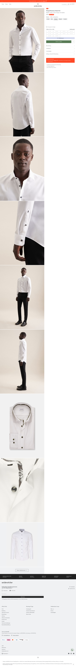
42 (56, 33)
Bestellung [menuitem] (3, 610)
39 (63, 31)
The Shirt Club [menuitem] (4, 619)
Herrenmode (13, 590)
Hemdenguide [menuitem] (28, 608)
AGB (2, 645)
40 (70, 31)
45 (48, 35)
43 (63, 33)
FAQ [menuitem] (2, 608)
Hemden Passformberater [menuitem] (30, 610)
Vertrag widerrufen (16, 635)
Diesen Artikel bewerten (21, 570)
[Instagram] (71, 653)
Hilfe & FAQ (4, 606)
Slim (52, 19)
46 (56, 35)
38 (56, 31)
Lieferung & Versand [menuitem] (5, 612)
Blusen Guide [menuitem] (28, 614)
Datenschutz (4, 647)
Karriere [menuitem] (52, 610)
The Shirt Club (72, 588)
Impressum (3, 649)
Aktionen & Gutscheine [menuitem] (6, 617)
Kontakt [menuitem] (3, 621)
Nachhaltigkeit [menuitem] (53, 612)
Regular (60, 19)
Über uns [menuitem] (52, 608)
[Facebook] (68, 653)
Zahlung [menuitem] (3, 615)
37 (48, 31)
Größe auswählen (59, 41)
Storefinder (73, 586)
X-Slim (48, 19)
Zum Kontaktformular (7, 635)
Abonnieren (23, 596)
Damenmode (5, 590)
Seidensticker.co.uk (5, 651)
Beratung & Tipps (29, 606)
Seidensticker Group (55, 606)
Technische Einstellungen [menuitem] (6, 623)
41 (48, 33)
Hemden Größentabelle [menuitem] (30, 612)
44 (70, 33)
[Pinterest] (73, 653)
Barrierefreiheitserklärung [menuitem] (6, 624)
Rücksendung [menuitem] (4, 614)
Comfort (65, 19)
